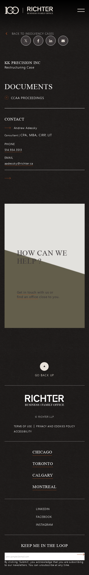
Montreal (44, 486)
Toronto (42, 463)
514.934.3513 (13, 150)
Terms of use (23, 426)
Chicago (42, 452)
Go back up (44, 375)
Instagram (44, 524)
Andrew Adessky (25, 128)
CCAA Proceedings (27, 98)
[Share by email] (63, 41)
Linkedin (42, 509)
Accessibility (23, 431)
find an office (27, 297)
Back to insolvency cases (33, 33)
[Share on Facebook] (38, 41)
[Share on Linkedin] (51, 41)
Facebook (44, 517)
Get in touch (27, 292)
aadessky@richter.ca (19, 163)
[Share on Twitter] (26, 41)
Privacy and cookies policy (55, 426)
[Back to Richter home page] (44, 400)
